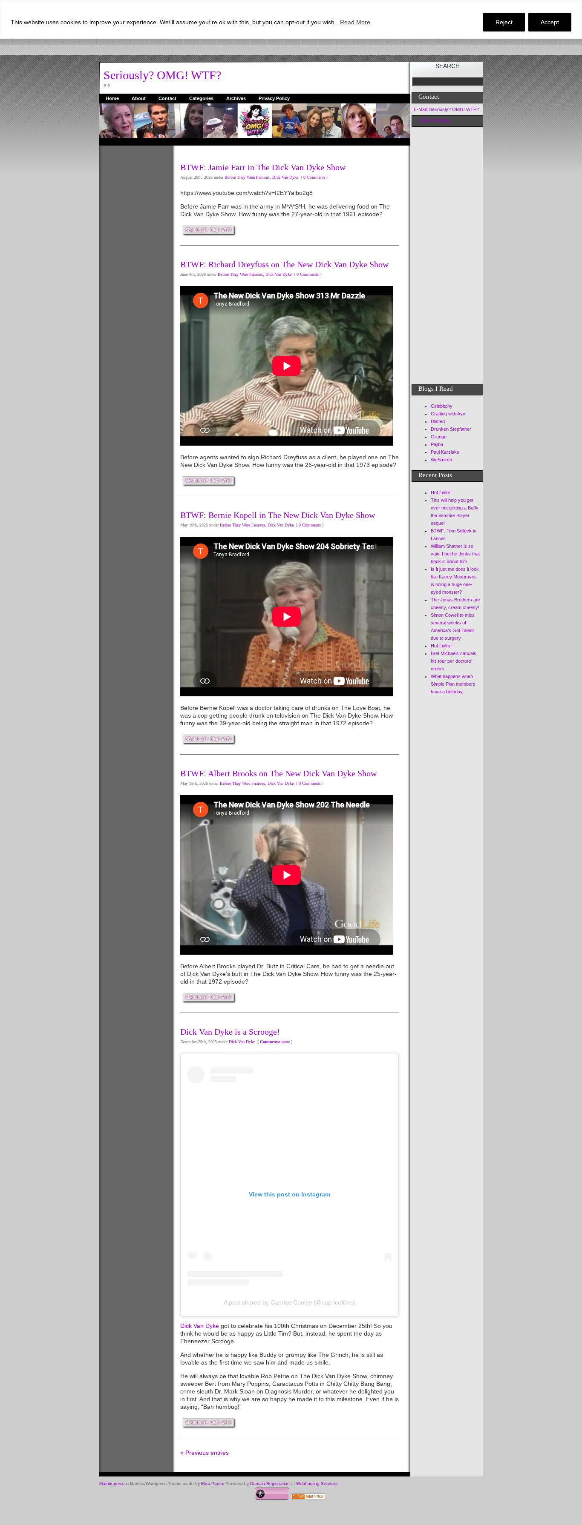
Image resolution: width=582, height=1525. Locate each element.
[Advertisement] (133, 273)
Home (112, 98)
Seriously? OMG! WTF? (162, 75)
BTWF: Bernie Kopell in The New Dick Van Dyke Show (277, 515)
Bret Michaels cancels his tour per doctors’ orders (453, 661)
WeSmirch (441, 459)
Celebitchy (441, 406)
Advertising (433, 120)
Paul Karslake (445, 452)
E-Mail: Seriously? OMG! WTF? (446, 109)
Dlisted (438, 421)
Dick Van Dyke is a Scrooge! (230, 1031)
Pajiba (437, 444)
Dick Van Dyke (285, 177)
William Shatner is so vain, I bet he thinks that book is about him (455, 554)
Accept (550, 22)
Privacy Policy (274, 98)
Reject (504, 22)
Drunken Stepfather (451, 429)
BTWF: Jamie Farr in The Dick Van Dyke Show (263, 167)
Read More (355, 22)
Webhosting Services (316, 1483)
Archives (236, 98)
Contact (167, 98)
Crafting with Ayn (448, 413)
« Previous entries (204, 1452)
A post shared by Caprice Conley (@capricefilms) (290, 1302)
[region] (291, 19)
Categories (201, 98)
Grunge (439, 436)
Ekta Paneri (212, 1483)
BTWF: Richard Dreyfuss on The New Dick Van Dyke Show (284, 264)
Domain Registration (270, 1483)
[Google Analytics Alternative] (308, 1497)
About (139, 98)
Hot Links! (441, 492)
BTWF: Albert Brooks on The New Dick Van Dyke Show (278, 773)
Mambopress (111, 1483)
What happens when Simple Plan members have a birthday (453, 684)
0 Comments (314, 177)
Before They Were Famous (247, 177)
